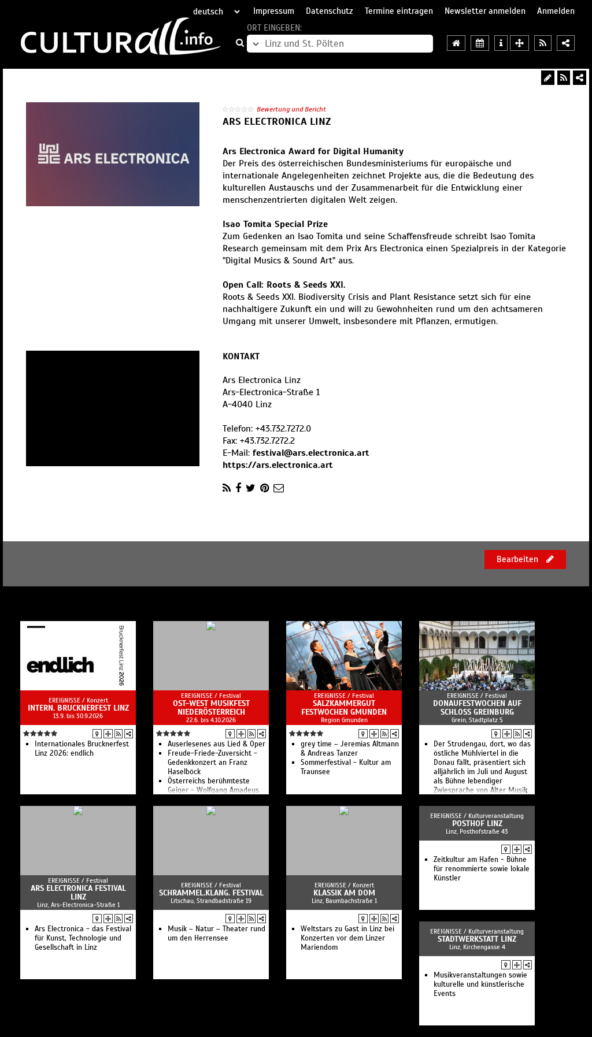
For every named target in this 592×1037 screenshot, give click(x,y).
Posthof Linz (477, 823)
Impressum (273, 11)
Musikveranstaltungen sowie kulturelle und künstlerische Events (480, 984)
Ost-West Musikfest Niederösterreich (211, 707)
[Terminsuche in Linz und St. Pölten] (480, 43)
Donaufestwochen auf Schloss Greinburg (477, 707)
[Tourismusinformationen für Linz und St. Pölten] (501, 43)
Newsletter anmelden (485, 11)
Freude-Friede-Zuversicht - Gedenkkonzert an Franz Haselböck (212, 762)
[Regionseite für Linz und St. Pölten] (456, 43)
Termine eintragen (399, 11)
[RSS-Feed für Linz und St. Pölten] (543, 43)
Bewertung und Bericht (291, 109)
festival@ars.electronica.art (311, 453)
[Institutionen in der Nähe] (108, 733)
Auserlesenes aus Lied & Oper (216, 744)
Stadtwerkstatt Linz (477, 939)
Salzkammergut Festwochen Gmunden (344, 707)
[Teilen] (579, 77)
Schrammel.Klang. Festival (211, 893)
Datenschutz (329, 11)
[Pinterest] (264, 488)
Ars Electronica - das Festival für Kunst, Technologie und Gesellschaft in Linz (83, 938)
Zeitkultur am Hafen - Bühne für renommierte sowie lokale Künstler (482, 869)
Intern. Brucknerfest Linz (78, 708)
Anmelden (556, 11)
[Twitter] (251, 488)
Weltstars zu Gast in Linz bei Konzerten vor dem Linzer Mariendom (347, 938)
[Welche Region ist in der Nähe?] (519, 43)
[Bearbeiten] (547, 77)
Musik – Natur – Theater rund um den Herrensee (216, 933)
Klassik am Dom (344, 893)
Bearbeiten (519, 559)
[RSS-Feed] (563, 77)
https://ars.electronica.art (278, 465)
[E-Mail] (278, 488)
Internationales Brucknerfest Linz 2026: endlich (82, 748)
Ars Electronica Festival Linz (78, 892)
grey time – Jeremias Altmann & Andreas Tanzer (350, 748)
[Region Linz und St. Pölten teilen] (566, 43)
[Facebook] (238, 488)
